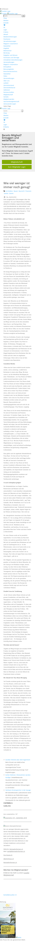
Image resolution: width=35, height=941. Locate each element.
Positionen (7, 39)
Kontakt (6, 23)
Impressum (10, 899)
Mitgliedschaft (8, 95)
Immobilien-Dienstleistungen (13, 60)
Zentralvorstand (9, 85)
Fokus (5, 76)
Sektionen (7, 90)
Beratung (7, 53)
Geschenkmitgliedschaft (11, 101)
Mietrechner (8, 51)
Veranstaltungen (9, 62)
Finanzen (28, 191)
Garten (6, 193)
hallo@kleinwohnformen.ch (16, 851)
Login (5, 30)
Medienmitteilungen (10, 37)
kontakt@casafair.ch (10, 895)
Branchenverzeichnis (10, 71)
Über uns (7, 81)
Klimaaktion (7, 67)
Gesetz (11, 193)
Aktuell (6, 34)
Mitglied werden (9, 99)
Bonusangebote (9, 69)
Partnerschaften (9, 92)
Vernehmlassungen (10, 41)
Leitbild (6, 83)
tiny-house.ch (8, 855)
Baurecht (22, 191)
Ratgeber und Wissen (11, 55)
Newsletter (7, 46)
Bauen (16, 191)
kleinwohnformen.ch (16, 849)
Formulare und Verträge (11, 57)
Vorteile (6, 97)
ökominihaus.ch (9, 859)
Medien (6, 20)
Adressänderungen (10, 104)
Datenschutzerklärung (23, 899)
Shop (5, 18)
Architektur (9, 191)
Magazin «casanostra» (11, 44)
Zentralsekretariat (9, 88)
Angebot (6, 48)
